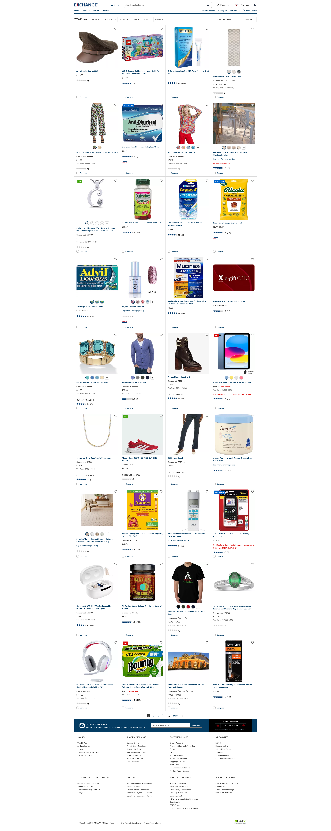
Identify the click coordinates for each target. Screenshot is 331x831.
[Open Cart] (255, 5)
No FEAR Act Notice (224, 793)
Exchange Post (176, 796)
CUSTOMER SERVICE (179, 737)
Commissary (220, 786)
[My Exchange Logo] (90, 4)
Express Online (133, 743)
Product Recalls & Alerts (180, 771)
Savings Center (83, 746)
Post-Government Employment (139, 783)
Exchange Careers (134, 786)
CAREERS (131, 778)
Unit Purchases (208, 10)
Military (105, 10)
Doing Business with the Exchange (184, 808)
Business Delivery (134, 749)
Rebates (80, 749)
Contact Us (174, 749)
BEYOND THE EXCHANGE (227, 778)
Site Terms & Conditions (131, 823)
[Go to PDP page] (97, 47)
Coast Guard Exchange (225, 789)
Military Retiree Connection (138, 789)
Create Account (176, 743)
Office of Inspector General (227, 783)
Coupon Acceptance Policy (88, 752)
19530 (175, 716)
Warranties (174, 765)
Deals (76, 10)
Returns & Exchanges (178, 758)
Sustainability (175, 802)
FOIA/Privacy (175, 805)
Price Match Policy (84, 755)
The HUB (219, 752)
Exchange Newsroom (178, 793)
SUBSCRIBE (196, 725)
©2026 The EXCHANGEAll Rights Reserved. (98, 823)
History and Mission (178, 783)
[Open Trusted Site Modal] (240, 821)
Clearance (86, 10)
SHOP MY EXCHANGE (136, 737)
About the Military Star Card (88, 789)
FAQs (172, 752)
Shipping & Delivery (177, 761)
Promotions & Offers (85, 786)
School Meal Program (224, 749)
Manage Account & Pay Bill (88, 783)
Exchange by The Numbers (180, 789)
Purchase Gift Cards (135, 758)
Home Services (133, 761)
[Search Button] (208, 5)
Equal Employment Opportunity (139, 796)
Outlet (96, 10)
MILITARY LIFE (222, 737)
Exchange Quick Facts (179, 786)
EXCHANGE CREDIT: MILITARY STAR (93, 778)
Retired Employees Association (139, 793)
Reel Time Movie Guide (136, 752)
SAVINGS (81, 737)
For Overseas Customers (180, 768)
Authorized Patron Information (182, 746)
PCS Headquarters (223, 755)
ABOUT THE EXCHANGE (180, 778)
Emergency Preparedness (226, 758)
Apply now (81, 793)
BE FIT (218, 743)
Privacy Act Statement (153, 823)
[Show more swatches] (198, 147)
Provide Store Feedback (136, 746)
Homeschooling (222, 746)
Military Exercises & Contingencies (184, 799)
